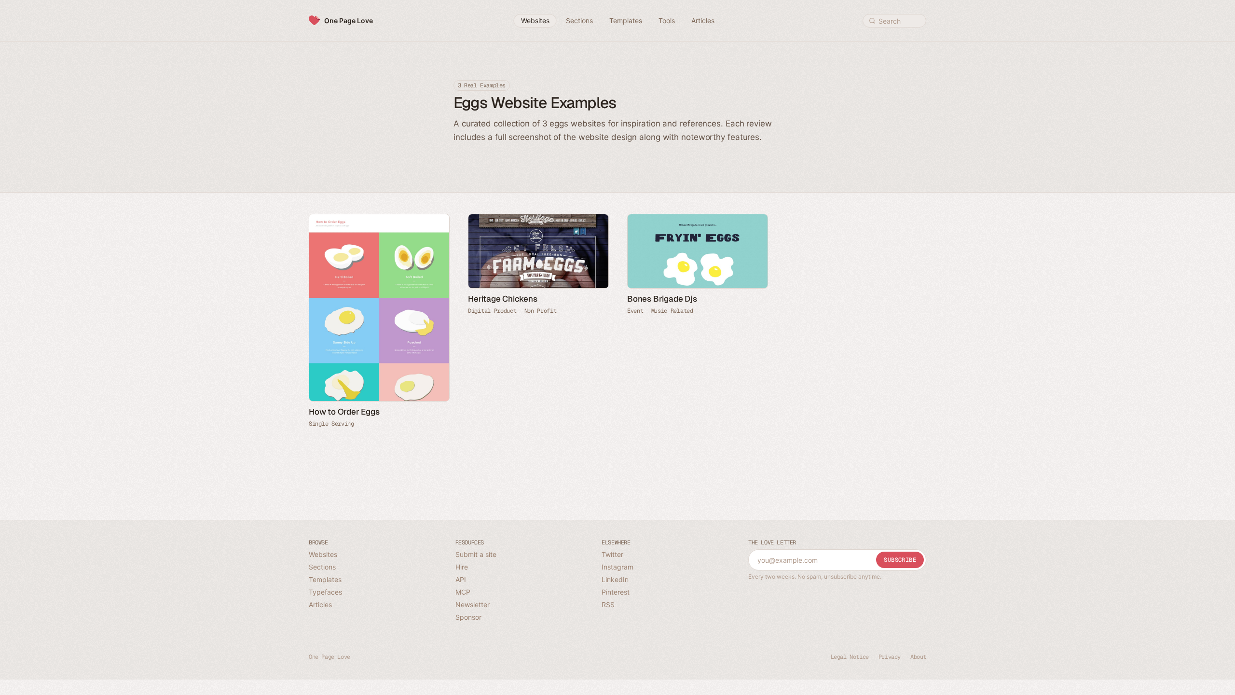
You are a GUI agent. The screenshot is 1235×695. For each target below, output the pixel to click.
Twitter (612, 554)
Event (635, 311)
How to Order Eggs (344, 411)
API (460, 579)
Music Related (672, 311)
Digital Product (492, 311)
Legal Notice (850, 657)
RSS (608, 604)
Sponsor (468, 617)
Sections (322, 567)
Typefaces (325, 592)
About (918, 657)
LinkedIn (615, 579)
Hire (461, 567)
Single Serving (331, 424)
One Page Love (348, 20)
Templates (325, 579)
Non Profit (540, 311)
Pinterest (616, 592)
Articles (320, 604)
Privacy (889, 657)
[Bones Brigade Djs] (697, 251)
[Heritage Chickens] (538, 251)
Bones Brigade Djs (662, 298)
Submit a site (475, 554)
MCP (462, 592)
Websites (323, 554)
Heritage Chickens (502, 298)
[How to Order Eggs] (379, 308)
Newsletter (472, 604)
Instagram (617, 567)
